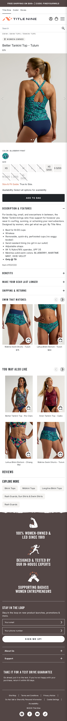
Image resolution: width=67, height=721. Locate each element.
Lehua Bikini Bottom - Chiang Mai (19, 463)
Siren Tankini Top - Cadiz (51, 416)
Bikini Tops (10, 488)
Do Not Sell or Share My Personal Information (23, 699)
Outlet (15, 10)
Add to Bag (33, 198)
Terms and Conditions (29, 695)
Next (64, 97)
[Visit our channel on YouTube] (37, 714)
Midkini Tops (28, 488)
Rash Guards (11, 504)
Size (4, 162)
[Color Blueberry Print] (5, 156)
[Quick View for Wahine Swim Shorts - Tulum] (17, 324)
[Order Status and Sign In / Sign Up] (51, 19)
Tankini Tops (29, 34)
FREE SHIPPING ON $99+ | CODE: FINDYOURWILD (33, 3)
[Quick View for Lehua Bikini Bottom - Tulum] (49, 324)
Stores (23, 10)
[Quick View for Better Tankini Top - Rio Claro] (28, 408)
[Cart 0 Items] (56, 18)
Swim (5, 34)
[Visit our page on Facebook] (29, 714)
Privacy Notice (49, 695)
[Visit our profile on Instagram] (21, 714)
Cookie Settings (53, 699)
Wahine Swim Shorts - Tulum (51, 462)
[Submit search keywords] (63, 28)
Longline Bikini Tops (52, 488)
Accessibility (33, 704)
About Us (9, 651)
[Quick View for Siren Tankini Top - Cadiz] (60, 408)
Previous (2, 97)
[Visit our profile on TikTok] (45, 714)
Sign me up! (33, 639)
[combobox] (29, 28)
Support (9, 658)
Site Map (12, 695)
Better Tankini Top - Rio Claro (19, 416)
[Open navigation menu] (62, 19)
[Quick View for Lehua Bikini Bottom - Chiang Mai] (28, 454)
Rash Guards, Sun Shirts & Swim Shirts (24, 496)
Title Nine (6, 10)
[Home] (19, 19)
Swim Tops (15, 34)
